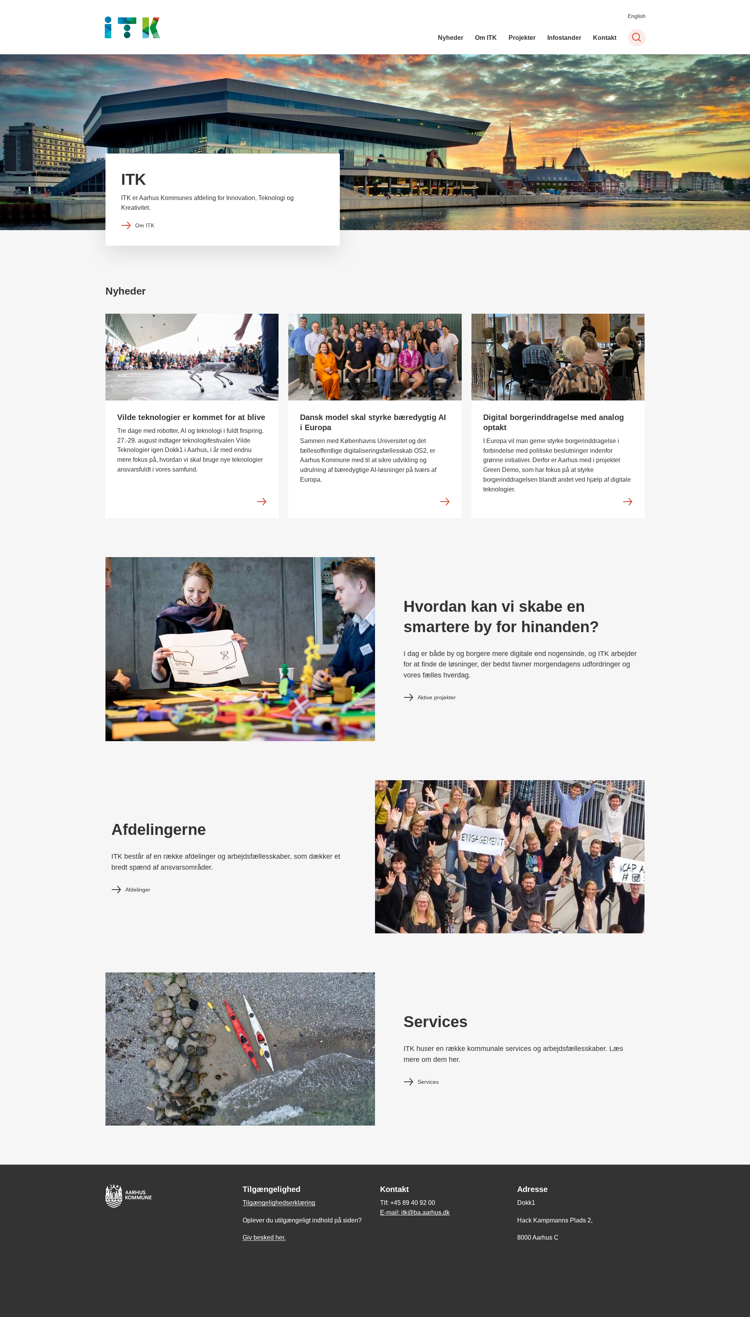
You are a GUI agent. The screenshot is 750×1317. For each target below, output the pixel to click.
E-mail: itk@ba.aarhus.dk (415, 1212)
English (637, 16)
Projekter (522, 37)
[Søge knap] (637, 37)
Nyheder (450, 37)
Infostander (564, 37)
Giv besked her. (264, 1237)
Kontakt (604, 37)
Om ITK (486, 37)
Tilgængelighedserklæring (279, 1202)
